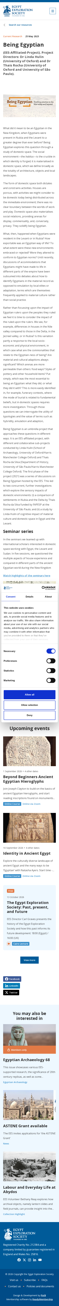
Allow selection (29, 705)
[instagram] (29, 1260)
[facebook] (19, 1260)
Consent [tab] (10, 596)
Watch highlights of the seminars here (26, 575)
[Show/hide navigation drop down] (53, 11)
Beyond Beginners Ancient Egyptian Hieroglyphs (28, 779)
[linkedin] (35, 1260)
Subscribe (30, 1280)
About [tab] (48, 596)
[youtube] (40, 1260)
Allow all (29, 694)
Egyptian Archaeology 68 (26, 1059)
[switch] (50, 660)
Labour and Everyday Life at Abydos (29, 1189)
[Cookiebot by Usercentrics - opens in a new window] (42, 588)
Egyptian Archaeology (15, 1082)
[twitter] (24, 1260)
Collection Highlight (14, 1214)
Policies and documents (40, 1286)
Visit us (14, 1280)
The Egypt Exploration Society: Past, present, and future (28, 907)
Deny (29, 715)
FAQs (45, 1280)
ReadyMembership (42, 1299)
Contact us (14, 1286)
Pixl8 (43, 1295)
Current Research (12, 36)
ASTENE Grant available (25, 1125)
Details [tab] (29, 596)
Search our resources (20, 24)
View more (29, 960)
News (6, 1143)
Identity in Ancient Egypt (27, 853)
